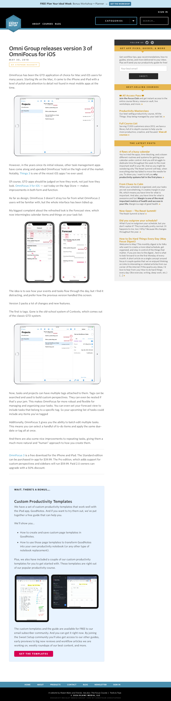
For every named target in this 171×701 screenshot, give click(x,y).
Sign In (163, 12)
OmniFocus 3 (17, 455)
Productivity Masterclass (134, 111)
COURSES (47, 24)
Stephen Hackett (26, 65)
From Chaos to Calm (131, 184)
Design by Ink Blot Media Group (67, 698)
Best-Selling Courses (142, 87)
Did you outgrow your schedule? (138, 220)
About (40, 684)
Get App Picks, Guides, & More (142, 48)
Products (55, 684)
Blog (85, 684)
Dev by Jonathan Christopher (104, 698)
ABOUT (36, 24)
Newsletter (101, 684)
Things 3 (25, 173)
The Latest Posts (143, 143)
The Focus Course (99, 693)
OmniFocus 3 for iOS (27, 185)
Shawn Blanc (65, 693)
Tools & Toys (115, 693)
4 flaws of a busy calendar (134, 151)
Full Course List (128, 123)
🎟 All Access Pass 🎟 (131, 95)
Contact (71, 684)
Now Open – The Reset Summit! (137, 211)
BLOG (58, 24)
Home (27, 684)
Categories (114, 21)
